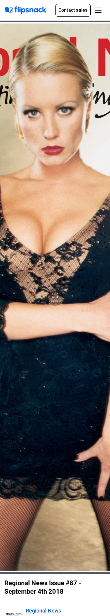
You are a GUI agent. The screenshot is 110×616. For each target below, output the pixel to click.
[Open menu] (98, 10)
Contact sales (73, 10)
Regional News (43, 610)
